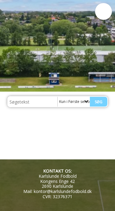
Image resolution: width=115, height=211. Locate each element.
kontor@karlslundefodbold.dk (63, 191)
